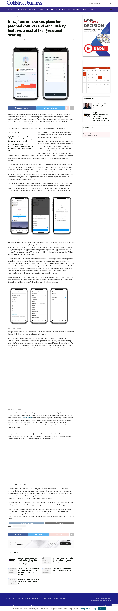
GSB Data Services (89, 9)
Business (32, 9)
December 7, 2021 (13, 40)
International (26, 598)
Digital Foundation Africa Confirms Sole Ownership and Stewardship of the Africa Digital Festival (21, 139)
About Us (55, 598)
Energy (8, 598)
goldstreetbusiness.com (23, 606)
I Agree (101, 609)
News (41, 9)
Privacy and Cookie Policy (88, 609)
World (61, 9)
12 (100, 77)
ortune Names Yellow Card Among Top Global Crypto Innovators (101, 106)
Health (14, 598)
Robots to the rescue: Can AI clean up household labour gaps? (28, 581)
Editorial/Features (73, 9)
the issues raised (26, 418)
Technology (51, 9)
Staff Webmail (47, 598)
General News (20, 9)
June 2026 (96, 68)
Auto (19, 598)
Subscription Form (37, 598)
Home (10, 9)
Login (109, 4)
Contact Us (63, 598)
